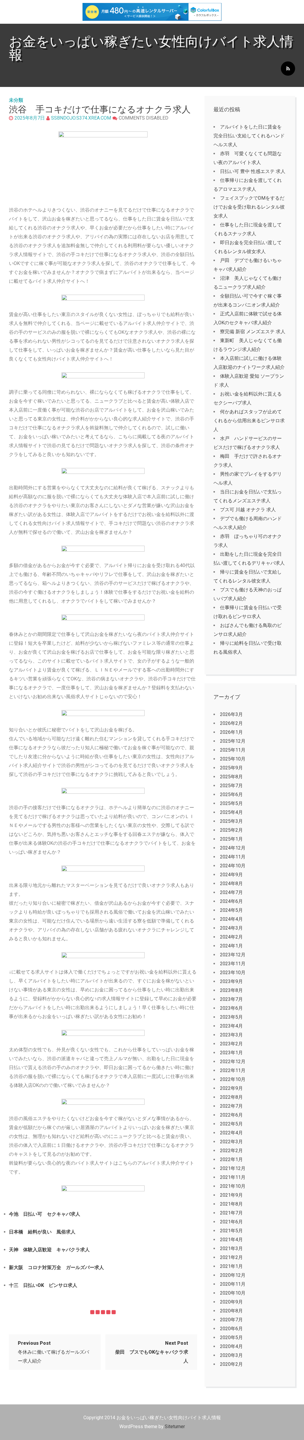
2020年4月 (231, 1346)
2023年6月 (231, 1008)
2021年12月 (233, 1168)
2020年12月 (233, 1275)
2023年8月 (231, 990)
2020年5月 (231, 1337)
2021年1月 (231, 1266)
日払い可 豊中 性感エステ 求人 (252, 171)
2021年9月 (231, 1195)
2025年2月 (231, 830)
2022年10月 (233, 1079)
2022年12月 (233, 1061)
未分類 (16, 100)
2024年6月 (231, 901)
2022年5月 (231, 1124)
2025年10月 (233, 759)
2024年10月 (233, 866)
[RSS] (288, 69)
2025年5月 (231, 803)
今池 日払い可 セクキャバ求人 (44, 1214)
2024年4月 (231, 919)
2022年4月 (231, 1133)
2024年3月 (231, 928)
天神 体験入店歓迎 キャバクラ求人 (49, 1249)
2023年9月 (231, 981)
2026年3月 (231, 714)
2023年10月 (233, 972)
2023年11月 (233, 963)
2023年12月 (233, 955)
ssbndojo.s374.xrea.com (81, 118)
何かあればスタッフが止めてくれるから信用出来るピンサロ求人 (249, 420)
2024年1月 (231, 946)
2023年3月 (231, 1035)
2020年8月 (231, 1311)
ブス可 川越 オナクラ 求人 (248, 509)
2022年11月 (233, 1070)
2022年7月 (231, 1106)
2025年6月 (231, 794)
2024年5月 (231, 910)
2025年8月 (231, 776)
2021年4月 (231, 1239)
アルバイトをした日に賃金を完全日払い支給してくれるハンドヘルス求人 (249, 135)
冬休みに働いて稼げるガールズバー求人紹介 (53, 1352)
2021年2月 (231, 1257)
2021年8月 (231, 1204)
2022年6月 (231, 1115)
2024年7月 (231, 892)
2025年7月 (231, 785)
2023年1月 (231, 1052)
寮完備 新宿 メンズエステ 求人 (252, 331)
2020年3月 (231, 1355)
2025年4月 (231, 812)
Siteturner (175, 1426)
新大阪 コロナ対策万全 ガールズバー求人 (56, 1267)
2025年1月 (231, 839)
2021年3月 (231, 1248)
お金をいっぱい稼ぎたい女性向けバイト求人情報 (151, 48)
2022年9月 (231, 1088)
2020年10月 (233, 1293)
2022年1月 (231, 1159)
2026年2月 (231, 723)
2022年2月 (231, 1150)
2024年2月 (231, 937)
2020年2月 (231, 1364)
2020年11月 (233, 1284)
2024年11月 (233, 857)
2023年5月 (231, 1017)
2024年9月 (231, 874)
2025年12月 (233, 741)
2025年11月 (233, 750)
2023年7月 (231, 999)
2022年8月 (231, 1097)
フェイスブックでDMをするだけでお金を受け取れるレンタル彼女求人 (249, 207)
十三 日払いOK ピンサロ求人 (43, 1285)
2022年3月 (231, 1141)
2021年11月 (233, 1177)
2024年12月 (233, 848)
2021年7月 (231, 1213)
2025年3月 (231, 821)
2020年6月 (231, 1328)
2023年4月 (231, 1026)
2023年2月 (231, 1044)
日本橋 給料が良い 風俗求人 (42, 1232)
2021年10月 (233, 1186)
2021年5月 (231, 1230)
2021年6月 (231, 1222)
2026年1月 (231, 732)
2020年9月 (231, 1302)
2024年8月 (231, 883)
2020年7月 (231, 1319)
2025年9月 (231, 768)
